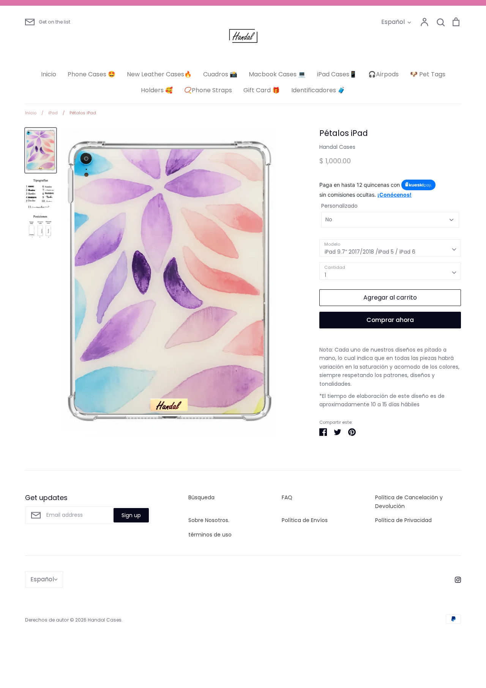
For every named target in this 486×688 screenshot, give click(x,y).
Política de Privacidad (403, 520)
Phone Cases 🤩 (91, 74)
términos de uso (210, 534)
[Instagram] (455, 579)
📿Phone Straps (208, 90)
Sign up (131, 515)
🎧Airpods (383, 74)
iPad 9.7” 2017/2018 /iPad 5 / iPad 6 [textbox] (370, 252)
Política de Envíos (305, 520)
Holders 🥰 (157, 90)
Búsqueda (201, 497)
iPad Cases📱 (337, 74)
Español (393, 21)
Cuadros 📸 (220, 74)
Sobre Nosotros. (208, 520)
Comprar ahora (390, 320)
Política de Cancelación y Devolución (409, 502)
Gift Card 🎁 (261, 90)
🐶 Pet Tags (427, 74)
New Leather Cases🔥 (159, 74)
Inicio (48, 74)
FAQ (287, 497)
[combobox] (390, 248)
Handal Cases (337, 147)
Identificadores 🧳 (318, 90)
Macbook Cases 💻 (277, 74)
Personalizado (339, 206)
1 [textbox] (325, 275)
